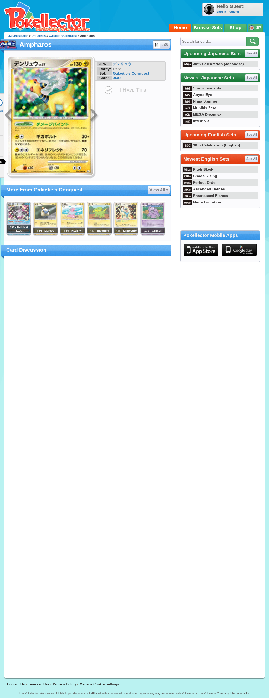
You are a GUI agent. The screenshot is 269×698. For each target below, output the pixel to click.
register (234, 11)
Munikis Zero (204, 108)
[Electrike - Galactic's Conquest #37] (99, 234)
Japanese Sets (18, 35)
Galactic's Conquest (63, 35)
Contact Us (16, 684)
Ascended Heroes (209, 189)
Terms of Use (38, 684)
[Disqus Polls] (88, 328)
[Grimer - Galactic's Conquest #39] (152, 234)
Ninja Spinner (205, 101)
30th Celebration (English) (216, 145)
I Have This (132, 89)
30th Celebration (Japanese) (218, 64)
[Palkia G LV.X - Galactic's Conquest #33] (18, 234)
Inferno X (201, 121)
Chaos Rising (205, 176)
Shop (235, 27)
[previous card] (8, 116)
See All (251, 53)
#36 (164, 44)
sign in (221, 11)
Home (180, 27)
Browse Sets (208, 27)
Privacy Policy (64, 684)
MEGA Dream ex (207, 114)
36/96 (117, 78)
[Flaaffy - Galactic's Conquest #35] (72, 234)
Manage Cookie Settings (99, 684)
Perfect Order (205, 182)
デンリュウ (122, 64)
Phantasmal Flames (210, 195)
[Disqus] (88, 464)
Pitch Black (203, 169)
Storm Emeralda (207, 88)
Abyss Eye (202, 95)
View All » (158, 190)
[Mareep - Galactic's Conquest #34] (45, 234)
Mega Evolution (207, 202)
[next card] (94, 116)
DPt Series (39, 35)
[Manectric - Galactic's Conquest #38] (125, 234)
